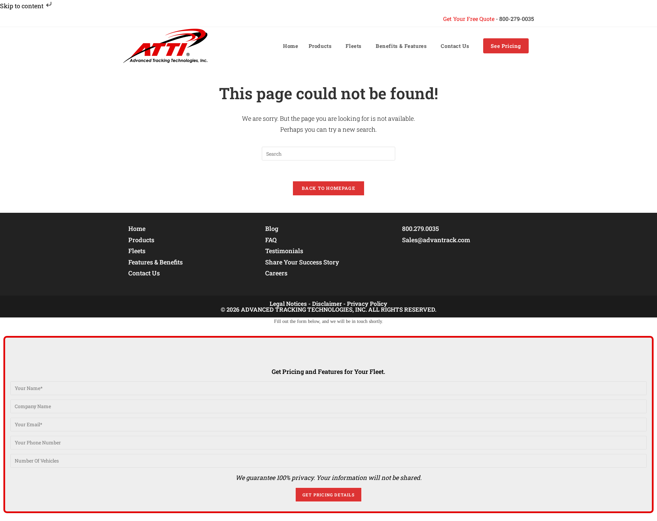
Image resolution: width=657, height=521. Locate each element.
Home (136, 228)
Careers (276, 273)
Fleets (136, 251)
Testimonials (284, 251)
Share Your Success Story (302, 262)
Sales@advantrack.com (436, 240)
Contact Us (144, 273)
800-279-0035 (516, 18)
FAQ (270, 240)
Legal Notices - (290, 304)
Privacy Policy (367, 304)
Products (141, 240)
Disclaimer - (329, 304)
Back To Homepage (328, 188)
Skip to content (22, 6)
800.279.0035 (420, 228)
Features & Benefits (155, 262)
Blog (271, 228)
